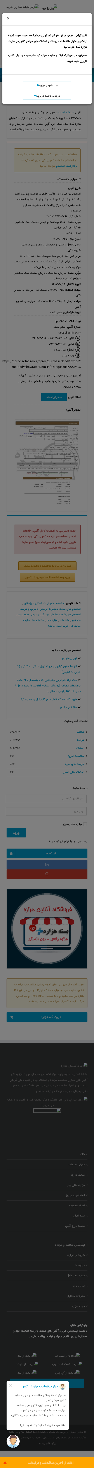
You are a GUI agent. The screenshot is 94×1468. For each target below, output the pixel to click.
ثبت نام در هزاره (48, 85)
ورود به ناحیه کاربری (48, 96)
